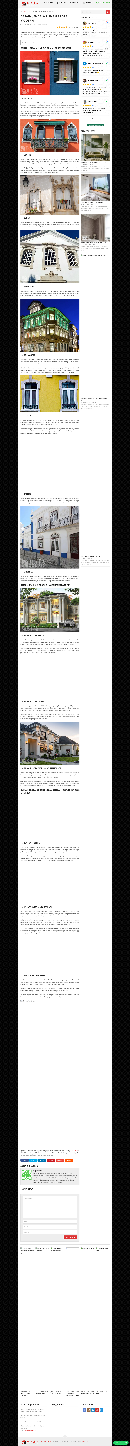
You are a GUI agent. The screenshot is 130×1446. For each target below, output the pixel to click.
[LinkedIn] (93, 1410)
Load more (95, 119)
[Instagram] (89, 1410)
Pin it (52, 1160)
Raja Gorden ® (45, 1441)
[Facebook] (84, 1410)
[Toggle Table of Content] (31, 42)
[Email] (101, 1410)
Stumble (61, 1160)
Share (25, 1160)
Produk (75, 3)
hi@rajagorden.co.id (30, 1430)
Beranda (49, 3)
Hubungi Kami (104, 3)
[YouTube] (97, 1410)
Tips (45, 24)
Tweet (33, 1160)
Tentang (62, 3)
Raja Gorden (25, 24)
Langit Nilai (85, 1441)
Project (88, 3)
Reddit (69, 1160)
